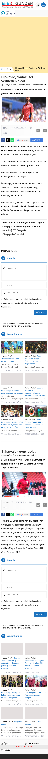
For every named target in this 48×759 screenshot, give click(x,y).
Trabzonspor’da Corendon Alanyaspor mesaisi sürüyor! (35, 695)
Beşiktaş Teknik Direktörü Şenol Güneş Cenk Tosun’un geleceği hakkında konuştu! (10, 663)
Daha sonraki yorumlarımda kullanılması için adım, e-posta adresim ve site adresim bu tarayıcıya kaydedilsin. (23, 303)
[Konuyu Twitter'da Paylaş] (8, 140)
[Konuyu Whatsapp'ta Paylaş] (12, 140)
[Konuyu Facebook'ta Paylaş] (3, 140)
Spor (14, 85)
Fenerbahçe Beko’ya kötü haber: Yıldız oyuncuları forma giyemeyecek (11, 695)
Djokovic (14, 251)
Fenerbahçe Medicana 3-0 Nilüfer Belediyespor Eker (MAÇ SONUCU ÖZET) (12, 424)
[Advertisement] (24, 41)
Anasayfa (6, 85)
